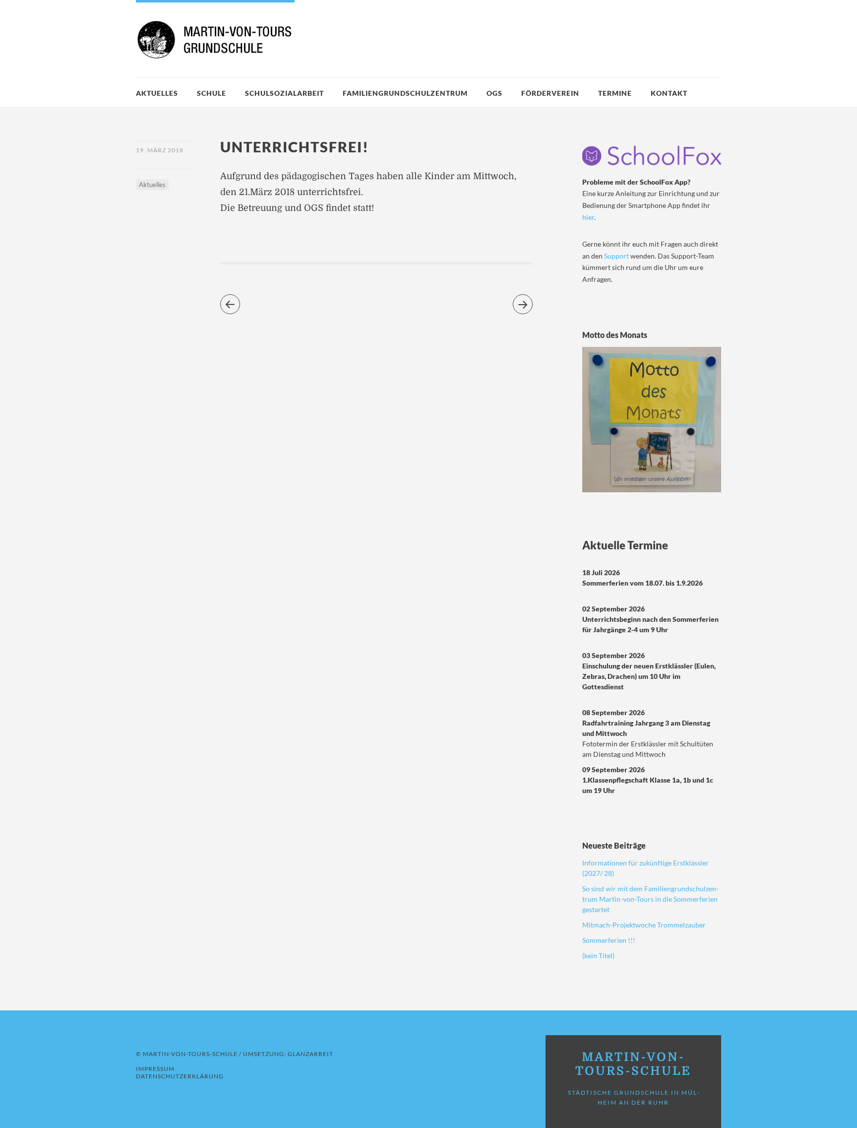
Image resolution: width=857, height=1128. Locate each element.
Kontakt (669, 93)
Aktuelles (157, 93)
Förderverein (550, 93)
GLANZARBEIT (310, 1054)
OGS (494, 93)
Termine (615, 93)
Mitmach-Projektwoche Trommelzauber (644, 925)
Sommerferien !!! (608, 940)
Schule (211, 93)
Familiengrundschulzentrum (405, 93)
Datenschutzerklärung (180, 1076)
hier (588, 217)
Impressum (155, 1068)
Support (617, 256)
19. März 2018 (160, 150)
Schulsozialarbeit (284, 93)
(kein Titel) (598, 955)
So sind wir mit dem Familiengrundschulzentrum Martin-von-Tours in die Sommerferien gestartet (650, 899)
